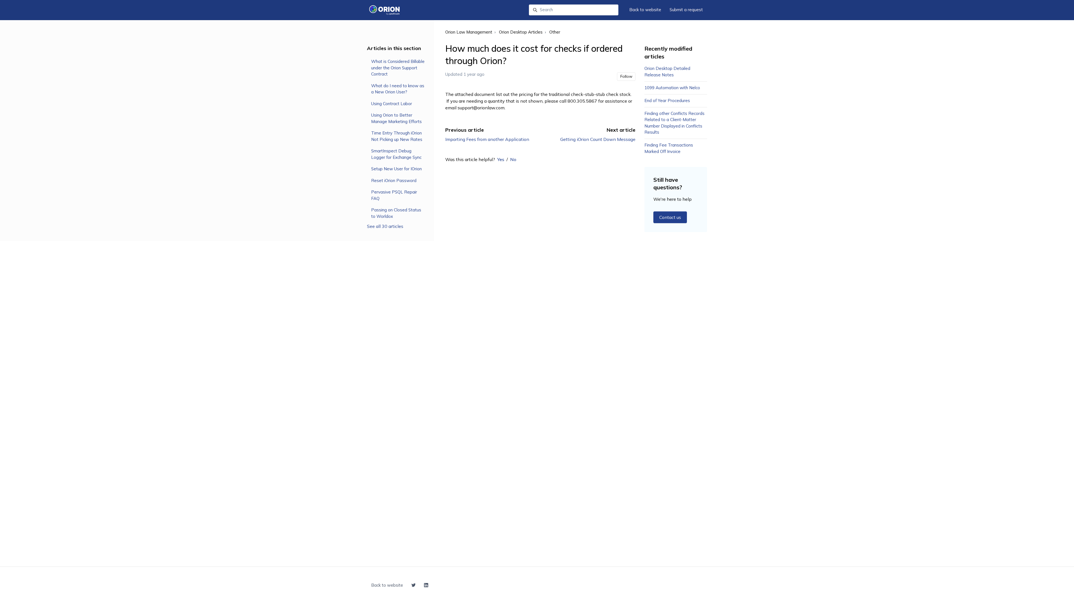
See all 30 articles (385, 226)
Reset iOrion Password (393, 180)
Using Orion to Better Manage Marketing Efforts (396, 118)
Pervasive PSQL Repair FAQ (394, 195)
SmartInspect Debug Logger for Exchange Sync (396, 154)
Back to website (645, 9)
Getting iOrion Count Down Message (597, 139)
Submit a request (686, 9)
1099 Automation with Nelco (672, 87)
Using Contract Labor (391, 103)
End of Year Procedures (667, 100)
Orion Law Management (468, 32)
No (513, 159)
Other (554, 32)
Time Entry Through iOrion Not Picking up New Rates (396, 136)
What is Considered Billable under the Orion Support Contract (398, 68)
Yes (500, 159)
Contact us (670, 217)
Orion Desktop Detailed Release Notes (667, 71)
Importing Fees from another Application (487, 139)
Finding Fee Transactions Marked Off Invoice (668, 148)
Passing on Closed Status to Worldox (396, 213)
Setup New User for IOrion (396, 168)
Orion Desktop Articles (521, 32)
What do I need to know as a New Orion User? (397, 89)
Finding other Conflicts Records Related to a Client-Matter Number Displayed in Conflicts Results (674, 123)
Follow (626, 76)
